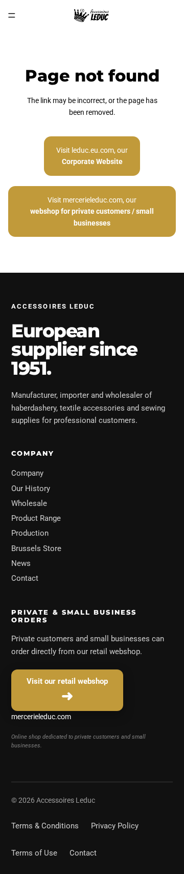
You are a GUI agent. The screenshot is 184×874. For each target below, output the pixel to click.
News (21, 563)
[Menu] (12, 15)
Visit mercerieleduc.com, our (92, 211)
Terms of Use (34, 853)
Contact (24, 578)
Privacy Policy (115, 825)
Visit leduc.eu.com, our (92, 156)
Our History (30, 488)
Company (27, 473)
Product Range (36, 518)
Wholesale (29, 503)
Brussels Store (36, 548)
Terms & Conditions (45, 825)
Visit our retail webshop (67, 681)
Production (30, 533)
